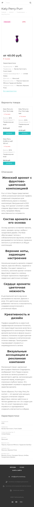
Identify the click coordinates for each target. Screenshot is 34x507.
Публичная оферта (18, 490)
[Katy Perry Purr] (17, 39)
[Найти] (30, 2)
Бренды (13, 467)
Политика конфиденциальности (18, 481)
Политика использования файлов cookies (18, 486)
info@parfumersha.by (18, 476)
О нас (22, 467)
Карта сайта (17, 470)
